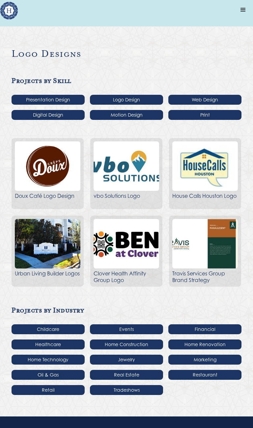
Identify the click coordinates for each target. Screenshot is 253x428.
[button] (243, 10)
